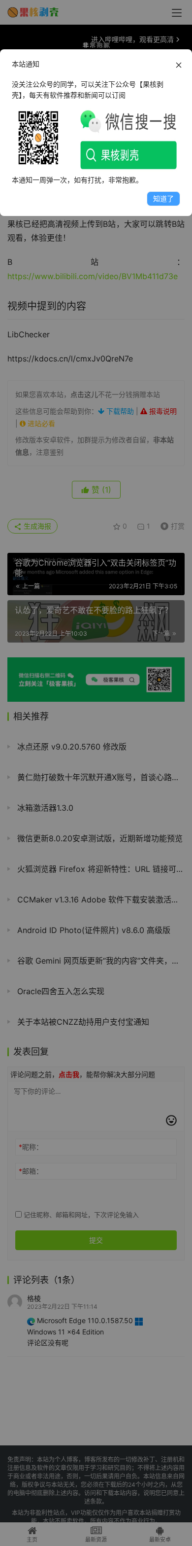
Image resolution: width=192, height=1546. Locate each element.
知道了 (163, 198)
